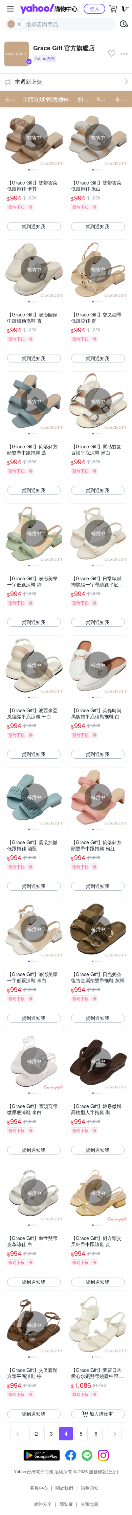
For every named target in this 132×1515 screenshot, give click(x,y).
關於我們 (64, 1487)
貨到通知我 (33, 226)
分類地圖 (89, 1504)
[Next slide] (59, 137)
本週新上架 (28, 81)
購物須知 (89, 1487)
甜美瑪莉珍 (85, 99)
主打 (9, 99)
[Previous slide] (8, 137)
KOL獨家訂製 (103, 99)
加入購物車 (101, 1413)
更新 (112, 1471)
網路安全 (43, 1504)
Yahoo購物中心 (49, 9)
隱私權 (66, 1504)
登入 (94, 8)
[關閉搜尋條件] (19, 24)
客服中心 (39, 1487)
